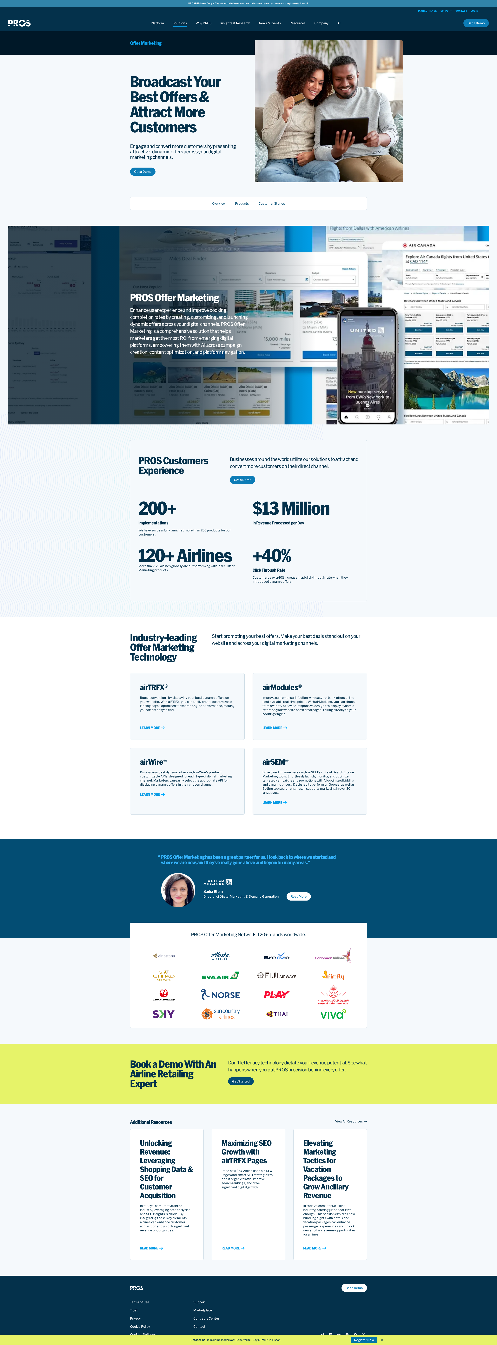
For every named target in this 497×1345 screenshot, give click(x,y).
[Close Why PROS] (204, 26)
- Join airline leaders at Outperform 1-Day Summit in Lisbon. (235, 1340)
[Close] (340, 26)
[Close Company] (321, 26)
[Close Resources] (298, 26)
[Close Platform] (157, 26)
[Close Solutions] (180, 26)
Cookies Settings (143, 1334)
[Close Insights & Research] (235, 26)
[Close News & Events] (270, 26)
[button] (382, 1340)
